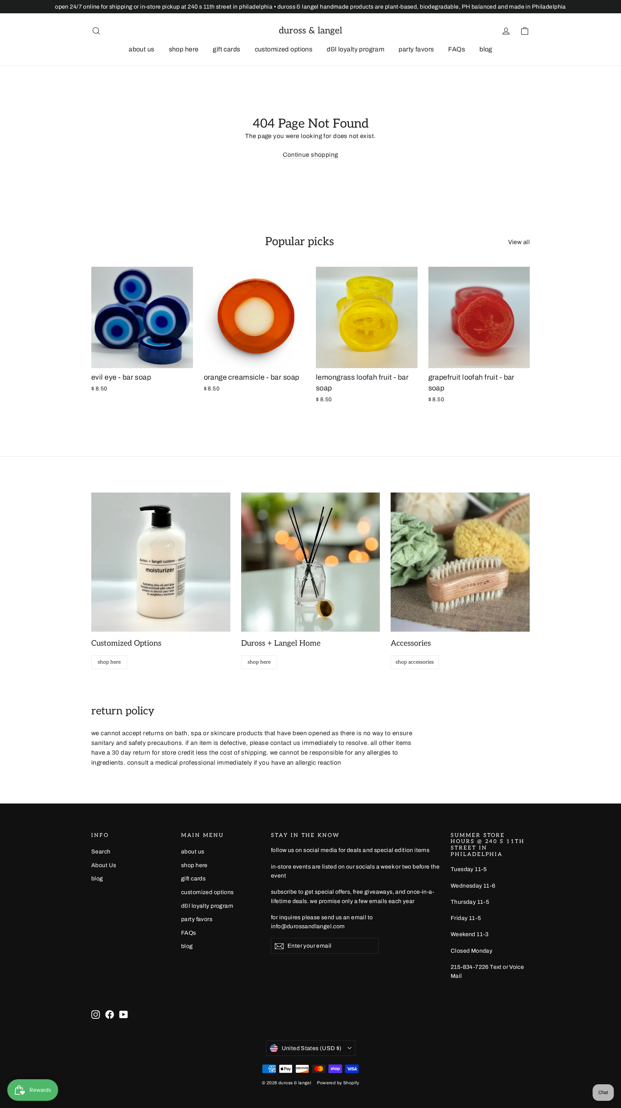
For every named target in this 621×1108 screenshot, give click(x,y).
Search (101, 851)
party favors (416, 49)
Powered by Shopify (338, 1082)
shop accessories (415, 662)
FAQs (456, 49)
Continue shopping (310, 154)
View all (519, 242)
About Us (103, 865)
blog (485, 49)
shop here (184, 49)
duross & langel (310, 30)
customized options (284, 49)
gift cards (226, 49)
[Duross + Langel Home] (310, 562)
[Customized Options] (160, 562)
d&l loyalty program (355, 49)
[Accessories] (460, 562)
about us (141, 49)
